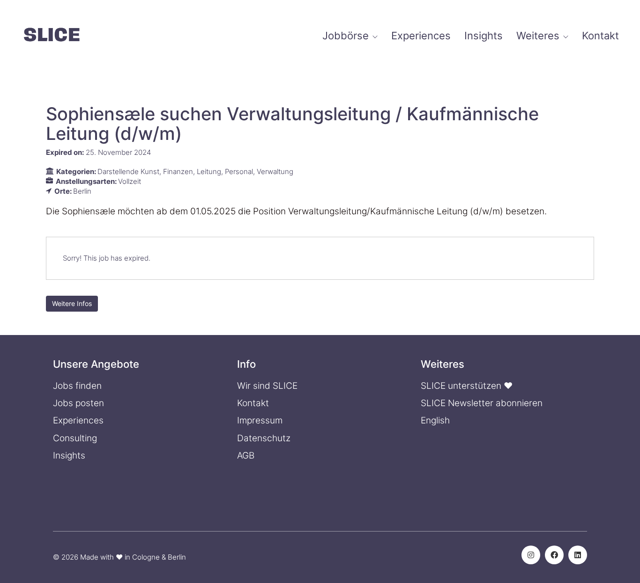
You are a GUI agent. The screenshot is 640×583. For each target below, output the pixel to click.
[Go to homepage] (51, 36)
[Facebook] (554, 555)
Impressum (260, 420)
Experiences (78, 420)
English (435, 420)
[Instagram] (530, 555)
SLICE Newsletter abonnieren (482, 403)
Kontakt (253, 403)
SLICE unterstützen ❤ (467, 385)
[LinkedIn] (577, 555)
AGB (245, 455)
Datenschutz (263, 438)
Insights (69, 455)
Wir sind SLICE (267, 385)
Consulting (75, 438)
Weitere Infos (72, 303)
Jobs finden (77, 385)
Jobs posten (78, 403)
